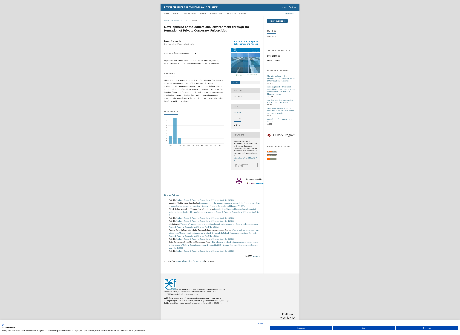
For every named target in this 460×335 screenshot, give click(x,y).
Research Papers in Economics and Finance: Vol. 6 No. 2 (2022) (209, 200)
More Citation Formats (241, 165)
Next (255, 256)
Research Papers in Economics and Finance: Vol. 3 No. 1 (224, 206)
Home (166, 13)
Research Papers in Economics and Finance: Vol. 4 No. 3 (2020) (209, 239)
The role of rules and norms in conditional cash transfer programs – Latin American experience (220, 224)
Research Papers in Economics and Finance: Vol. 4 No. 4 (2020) (209, 221)
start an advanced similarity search (189, 261)
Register (292, 7)
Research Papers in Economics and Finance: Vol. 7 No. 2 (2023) (194, 227)
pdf (236, 83)
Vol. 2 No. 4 (185, 20)
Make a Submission (277, 21)
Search (290, 13)
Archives (231, 13)
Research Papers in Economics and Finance (191, 7)
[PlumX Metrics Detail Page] (239, 181)
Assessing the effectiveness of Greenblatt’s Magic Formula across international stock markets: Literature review (281, 90)
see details (260, 183)
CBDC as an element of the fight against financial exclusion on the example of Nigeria (280, 110)
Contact (243, 13)
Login (284, 7)
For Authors (190, 13)
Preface (179, 200)
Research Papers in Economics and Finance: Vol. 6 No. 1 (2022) (209, 218)
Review (203, 13)
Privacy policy (262, 323)
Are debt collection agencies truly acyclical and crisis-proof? (280, 101)
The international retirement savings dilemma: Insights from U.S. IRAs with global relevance (281, 78)
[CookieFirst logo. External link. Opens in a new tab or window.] (3, 325)
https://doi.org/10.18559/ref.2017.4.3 (183, 53)
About (176, 13)
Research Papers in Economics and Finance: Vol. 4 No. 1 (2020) (209, 251)
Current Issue (217, 13)
